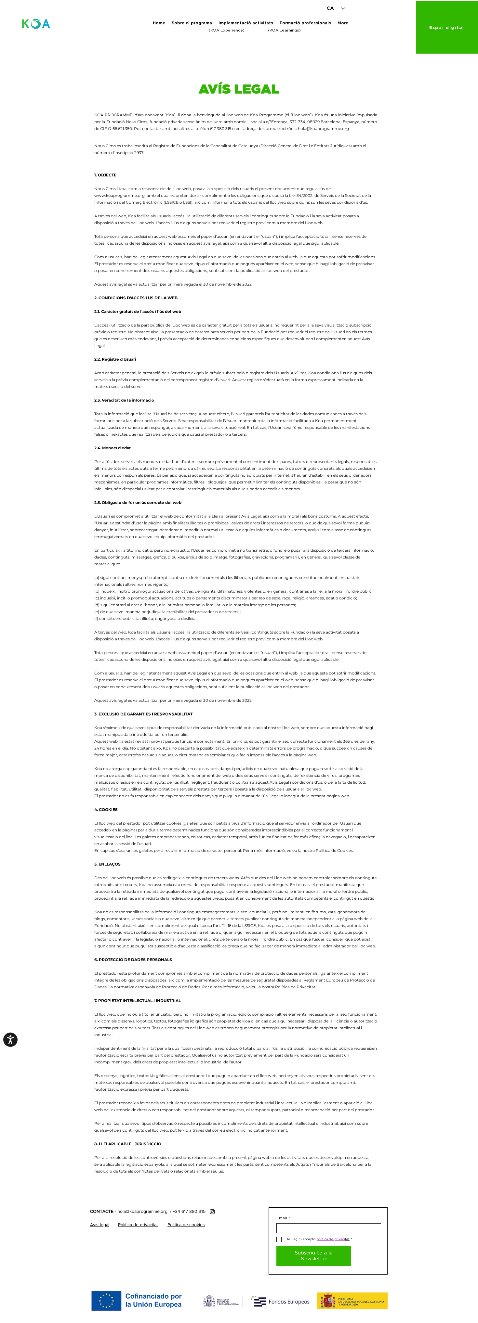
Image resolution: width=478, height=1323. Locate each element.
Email (283, 1218)
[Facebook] (212, 1211)
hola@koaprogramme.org (323, 128)
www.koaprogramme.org (119, 195)
